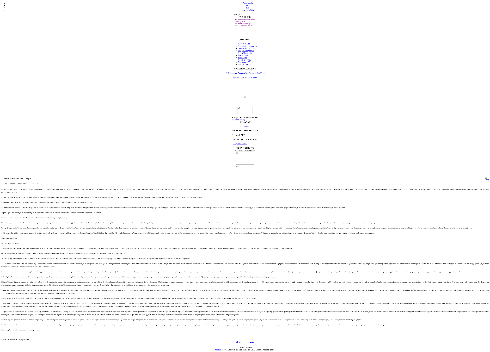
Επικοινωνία (248, 3)
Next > (251, 342)
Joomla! (218, 350)
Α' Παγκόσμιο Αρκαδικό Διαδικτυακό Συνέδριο (245, 73)
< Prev (238, 342)
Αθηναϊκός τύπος (240, 144)
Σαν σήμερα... (245, 126)
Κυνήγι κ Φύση (238, 120)
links (247, 5)
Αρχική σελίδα (248, 10)
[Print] (487, 180)
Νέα (247, 8)
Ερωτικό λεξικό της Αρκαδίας (245, 77)
